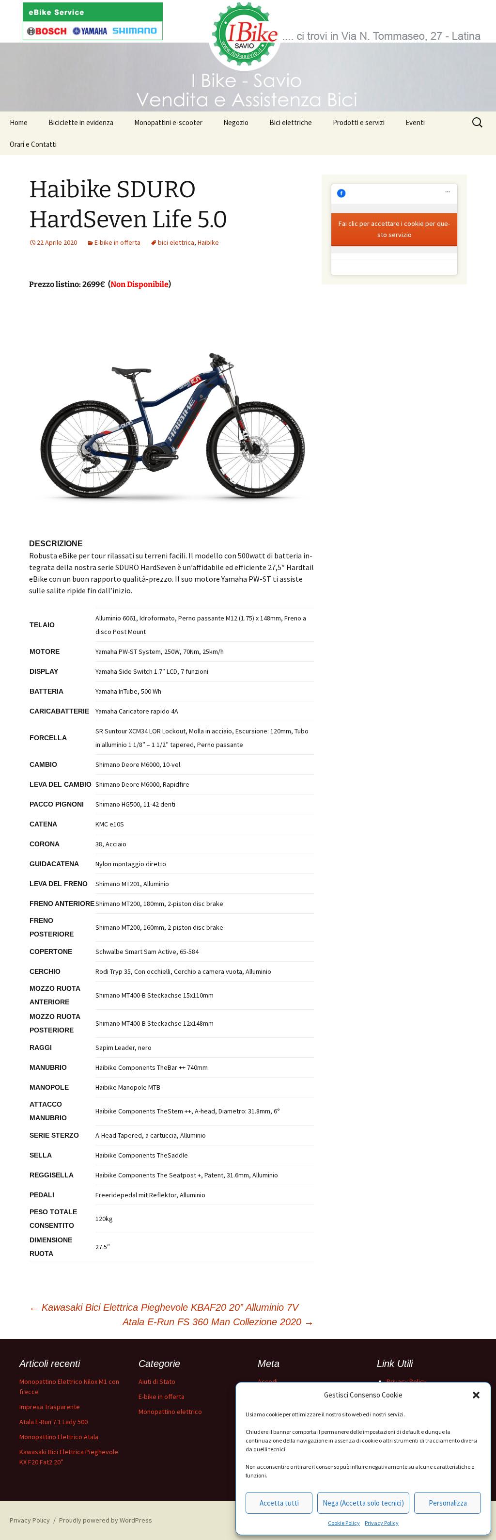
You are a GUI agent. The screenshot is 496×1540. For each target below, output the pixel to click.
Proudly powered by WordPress (105, 1520)
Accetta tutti (279, 1503)
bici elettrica (176, 242)
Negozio (235, 122)
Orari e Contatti (33, 144)
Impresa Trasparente (49, 1406)
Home (19, 122)
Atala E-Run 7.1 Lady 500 (53, 1421)
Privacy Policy (382, 1522)
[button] (476, 1395)
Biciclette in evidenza (80, 122)
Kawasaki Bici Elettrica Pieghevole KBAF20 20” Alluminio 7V (163, 1307)
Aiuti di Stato (157, 1381)
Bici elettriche (290, 122)
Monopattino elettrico (170, 1411)
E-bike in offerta (117, 242)
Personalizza (448, 1503)
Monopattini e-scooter (168, 122)
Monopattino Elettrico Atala (58, 1436)
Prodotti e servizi (359, 122)
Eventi (415, 122)
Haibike (208, 242)
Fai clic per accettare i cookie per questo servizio (394, 228)
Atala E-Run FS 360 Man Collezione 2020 (218, 1322)
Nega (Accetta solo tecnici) (363, 1503)
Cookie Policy (344, 1522)
